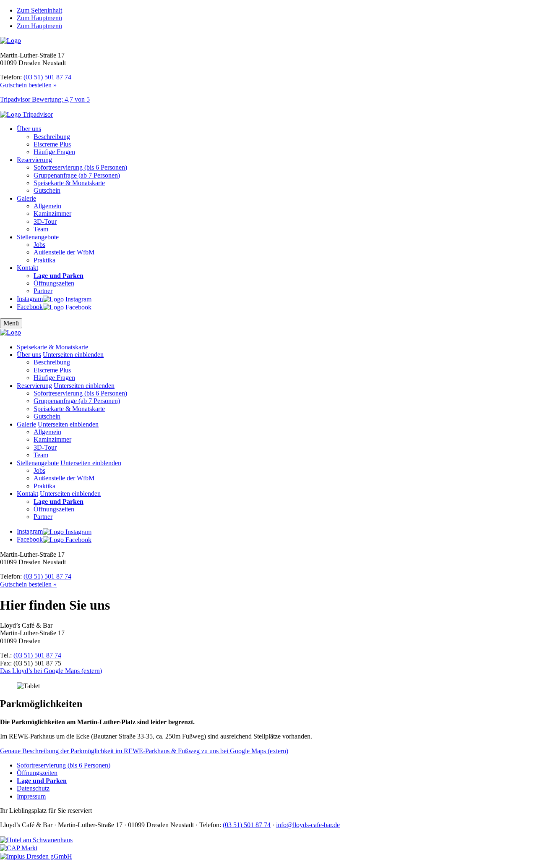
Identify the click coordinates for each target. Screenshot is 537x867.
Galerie (26, 198)
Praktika (44, 260)
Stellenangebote (38, 237)
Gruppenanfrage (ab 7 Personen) (77, 175)
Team (41, 229)
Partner (43, 290)
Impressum (31, 796)
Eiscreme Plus (52, 144)
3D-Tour (45, 221)
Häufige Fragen (54, 151)
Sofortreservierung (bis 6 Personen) (80, 167)
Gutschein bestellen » (28, 85)
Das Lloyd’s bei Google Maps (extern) (51, 670)
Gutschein (47, 190)
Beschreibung (52, 136)
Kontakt (27, 267)
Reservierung (34, 159)
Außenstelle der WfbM (64, 252)
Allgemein (47, 206)
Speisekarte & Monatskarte (69, 182)
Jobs (39, 244)
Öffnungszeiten (54, 283)
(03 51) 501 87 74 (47, 77)
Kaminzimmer (52, 213)
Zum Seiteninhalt (39, 10)
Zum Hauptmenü (39, 17)
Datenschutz (33, 788)
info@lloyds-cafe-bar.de (308, 824)
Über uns (29, 128)
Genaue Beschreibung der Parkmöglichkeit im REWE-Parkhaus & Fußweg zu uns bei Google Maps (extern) (144, 750)
